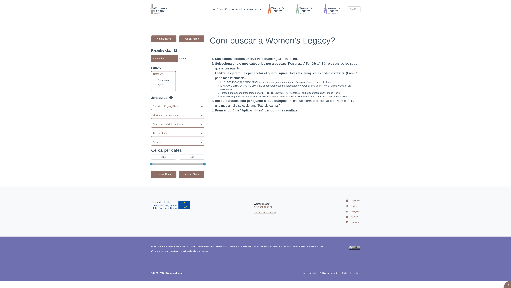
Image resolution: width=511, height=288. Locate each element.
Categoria (158, 74)
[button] (354, 9)
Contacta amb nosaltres (265, 212)
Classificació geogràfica (165, 106)
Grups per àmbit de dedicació (168, 124)
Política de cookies (351, 273)
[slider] (151, 164)
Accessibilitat (309, 273)
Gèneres (157, 142)
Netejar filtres (164, 38)
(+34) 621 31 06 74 (263, 207)
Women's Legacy (157, 251)
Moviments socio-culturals (166, 115)
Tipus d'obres (160, 133)
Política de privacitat (329, 273)
